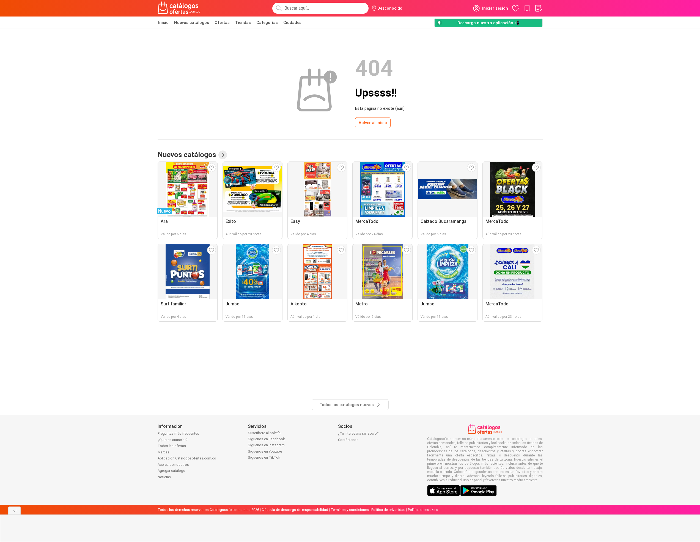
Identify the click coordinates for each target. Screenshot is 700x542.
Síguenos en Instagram (266, 445)
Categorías (267, 22)
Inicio (163, 22)
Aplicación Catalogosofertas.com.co (187, 458)
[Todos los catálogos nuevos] (222, 154)
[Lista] (538, 8)
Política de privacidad (388, 510)
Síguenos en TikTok (264, 457)
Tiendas (243, 22)
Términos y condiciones (350, 510)
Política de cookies (423, 510)
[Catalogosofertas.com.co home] (179, 8)
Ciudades (292, 22)
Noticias (164, 477)
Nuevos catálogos (191, 22)
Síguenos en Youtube (265, 451)
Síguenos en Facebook (266, 439)
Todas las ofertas (172, 446)
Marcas (163, 452)
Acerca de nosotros (173, 464)
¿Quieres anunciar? (173, 440)
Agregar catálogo (171, 471)
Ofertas (222, 22)
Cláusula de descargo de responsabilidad (295, 510)
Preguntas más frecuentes (178, 433)
